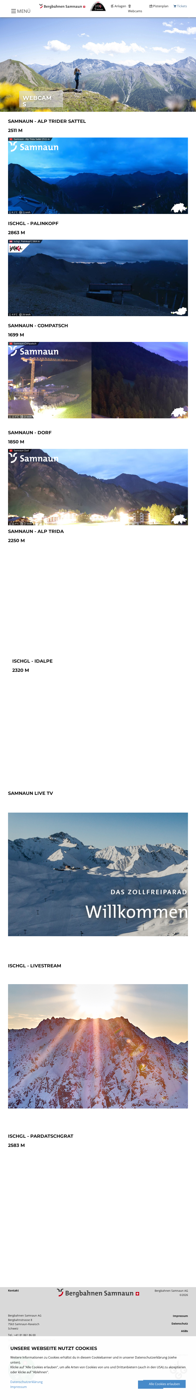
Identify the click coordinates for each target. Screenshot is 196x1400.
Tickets (181, 6)
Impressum (180, 1316)
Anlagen (120, 6)
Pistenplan (160, 6)
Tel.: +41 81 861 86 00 (22, 1335)
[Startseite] (98, 1293)
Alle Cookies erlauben (164, 1384)
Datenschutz (180, 1323)
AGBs (184, 1331)
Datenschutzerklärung (26, 1382)
